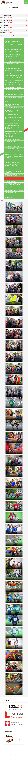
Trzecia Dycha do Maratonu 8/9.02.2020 (13, 39)
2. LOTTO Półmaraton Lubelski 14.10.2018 (14, 80)
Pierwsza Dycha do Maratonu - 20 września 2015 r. (14, 169)
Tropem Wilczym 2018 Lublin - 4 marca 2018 (13, 98)
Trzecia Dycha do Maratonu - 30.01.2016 (13, 154)
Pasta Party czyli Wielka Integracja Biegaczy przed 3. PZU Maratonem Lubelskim (14, 184)
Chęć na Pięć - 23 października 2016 (12, 133)
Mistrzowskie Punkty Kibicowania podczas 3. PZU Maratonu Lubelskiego (14, 175)
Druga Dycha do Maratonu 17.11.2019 (13, 44)
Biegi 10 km (5, 25)
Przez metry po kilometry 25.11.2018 (13, 73)
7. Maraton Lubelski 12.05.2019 (11, 66)
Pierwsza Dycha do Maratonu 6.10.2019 (13, 49)
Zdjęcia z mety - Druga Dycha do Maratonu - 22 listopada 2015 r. (14, 157)
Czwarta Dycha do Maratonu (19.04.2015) (14, 190)
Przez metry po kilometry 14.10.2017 (13, 77)
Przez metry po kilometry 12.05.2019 (13, 61)
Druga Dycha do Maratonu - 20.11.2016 (13, 131)
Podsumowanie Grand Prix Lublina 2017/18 (14, 87)
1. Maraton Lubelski (9, 197)
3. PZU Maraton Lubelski (10, 181)
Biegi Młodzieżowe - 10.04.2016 (12, 146)
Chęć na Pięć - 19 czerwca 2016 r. (12, 139)
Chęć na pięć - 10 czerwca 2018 (12, 89)
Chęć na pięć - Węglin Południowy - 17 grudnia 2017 (13, 105)
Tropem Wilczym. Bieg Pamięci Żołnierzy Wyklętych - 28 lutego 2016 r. (13, 152)
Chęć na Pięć (6, 30)
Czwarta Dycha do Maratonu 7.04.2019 (13, 68)
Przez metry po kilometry (8, 35)
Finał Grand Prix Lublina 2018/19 (12, 51)
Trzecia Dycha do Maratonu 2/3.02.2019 (13, 70)
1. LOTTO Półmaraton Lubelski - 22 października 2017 (12, 111)
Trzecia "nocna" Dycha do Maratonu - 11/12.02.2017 (13, 128)
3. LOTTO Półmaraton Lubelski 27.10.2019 (14, 47)
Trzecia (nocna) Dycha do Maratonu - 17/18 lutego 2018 (13, 101)
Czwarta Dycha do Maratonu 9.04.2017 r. (14, 125)
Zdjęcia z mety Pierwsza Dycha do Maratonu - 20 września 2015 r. (12, 165)
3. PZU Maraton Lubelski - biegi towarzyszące (11, 178)
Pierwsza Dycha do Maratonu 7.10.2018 (13, 84)
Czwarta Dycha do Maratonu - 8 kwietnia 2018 (14, 95)
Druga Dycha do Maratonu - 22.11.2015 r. (14, 160)
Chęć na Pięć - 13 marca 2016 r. (12, 148)
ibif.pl (18, 754)
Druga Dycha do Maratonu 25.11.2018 (13, 75)
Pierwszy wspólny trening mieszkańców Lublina (13, 187)
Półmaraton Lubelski (7, 20)
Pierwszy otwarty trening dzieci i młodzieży (14, 120)
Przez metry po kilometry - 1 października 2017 (13, 118)
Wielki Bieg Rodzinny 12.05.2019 (12, 63)
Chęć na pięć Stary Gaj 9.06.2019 (12, 56)
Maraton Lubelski (7, 15)
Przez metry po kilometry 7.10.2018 (12, 82)
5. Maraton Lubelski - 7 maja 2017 (12, 123)
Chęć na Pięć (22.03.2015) (10, 192)
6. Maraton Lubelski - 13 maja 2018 (12, 92)
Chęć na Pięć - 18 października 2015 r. (13, 162)
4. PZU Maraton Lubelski (10, 141)
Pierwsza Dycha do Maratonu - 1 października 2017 (12, 115)
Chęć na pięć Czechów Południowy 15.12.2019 (12, 42)
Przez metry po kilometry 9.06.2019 (12, 54)
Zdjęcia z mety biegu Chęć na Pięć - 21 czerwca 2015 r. (13, 172)
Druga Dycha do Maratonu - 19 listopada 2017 (14, 108)
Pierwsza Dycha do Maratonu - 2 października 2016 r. (12, 136)
